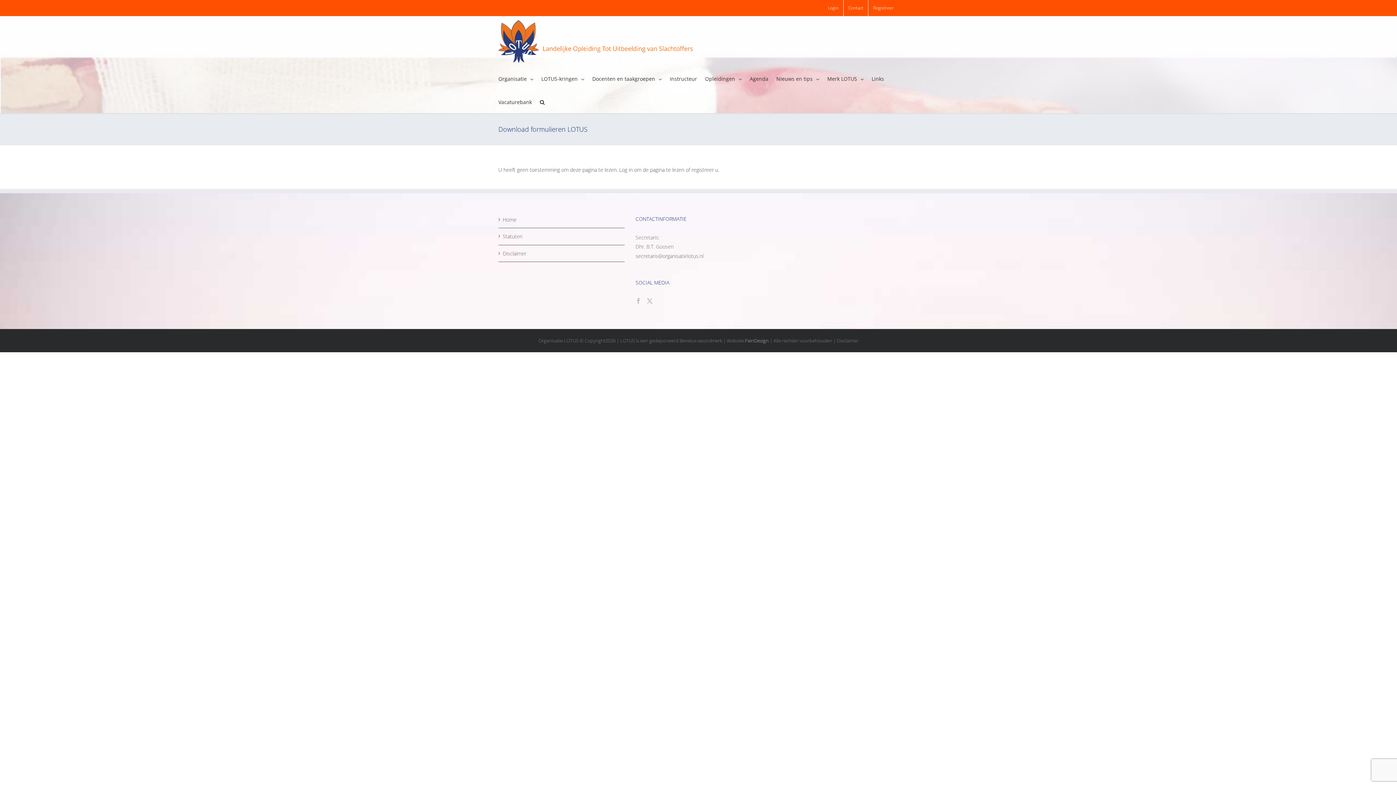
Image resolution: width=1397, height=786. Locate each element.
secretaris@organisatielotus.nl (670, 256)
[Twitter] (650, 301)
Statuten (512, 236)
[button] (542, 101)
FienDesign (757, 340)
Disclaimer (514, 253)
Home (510, 219)
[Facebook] (638, 301)
